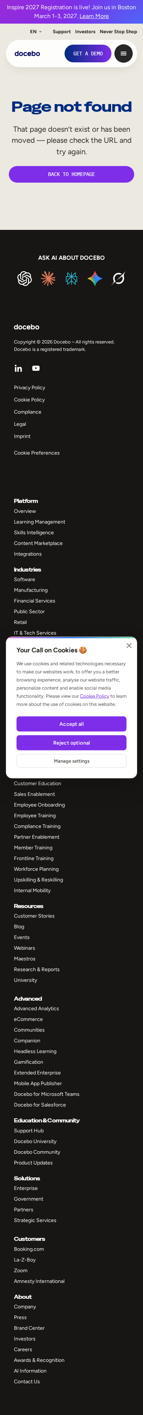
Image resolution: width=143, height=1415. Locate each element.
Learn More (94, 16)
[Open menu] (123, 53)
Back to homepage (71, 174)
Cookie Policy (94, 696)
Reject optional (71, 743)
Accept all (71, 724)
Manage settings (71, 761)
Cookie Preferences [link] (37, 453)
